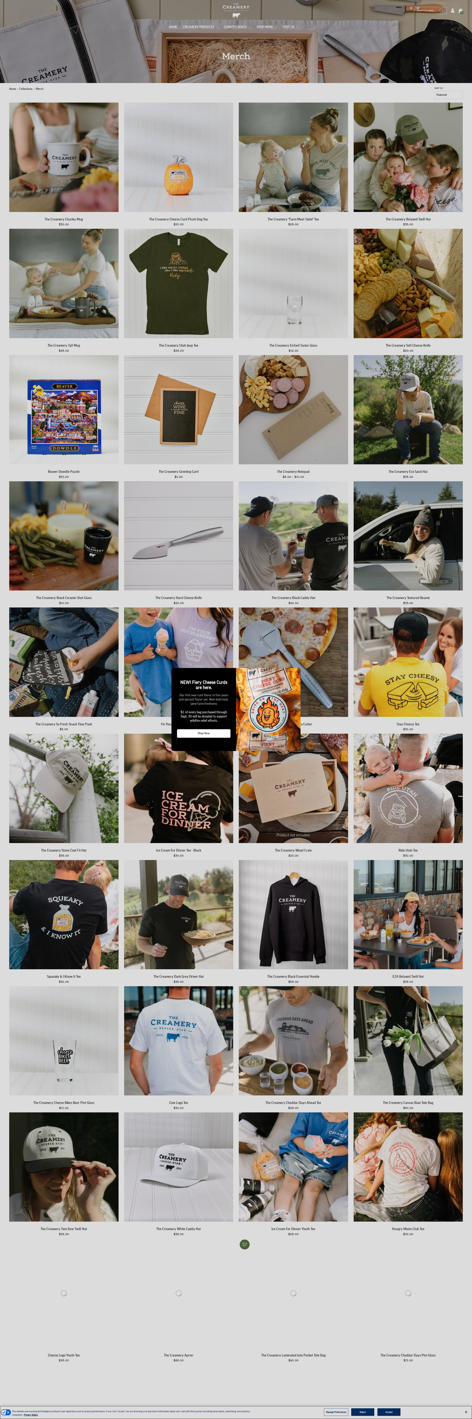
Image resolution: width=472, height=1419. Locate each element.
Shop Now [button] (204, 733)
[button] (175, 672)
